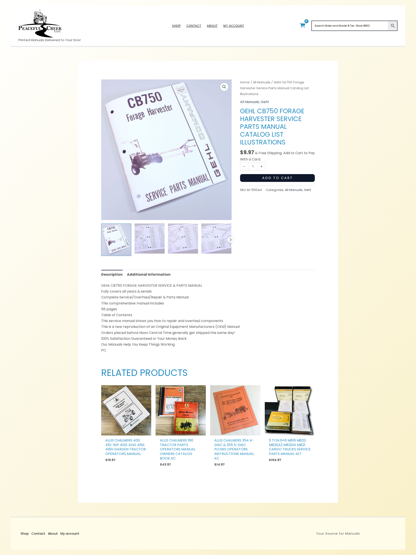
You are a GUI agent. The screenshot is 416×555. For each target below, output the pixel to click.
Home (245, 82)
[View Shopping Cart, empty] (302, 25)
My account (69, 533)
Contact (38, 533)
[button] (224, 87)
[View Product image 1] (116, 239)
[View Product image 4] (216, 238)
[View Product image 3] (183, 238)
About (53, 533)
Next (230, 239)
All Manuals (261, 82)
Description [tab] (112, 274)
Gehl (265, 101)
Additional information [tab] (149, 274)
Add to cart (277, 177)
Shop (25, 533)
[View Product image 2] (150, 238)
